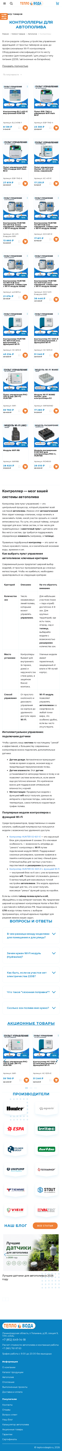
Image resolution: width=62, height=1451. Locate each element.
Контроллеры (45, 34)
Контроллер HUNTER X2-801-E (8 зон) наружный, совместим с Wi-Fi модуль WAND (15, 283)
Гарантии (7, 1434)
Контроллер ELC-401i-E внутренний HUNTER (15, 112)
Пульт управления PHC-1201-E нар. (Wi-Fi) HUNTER (15, 396)
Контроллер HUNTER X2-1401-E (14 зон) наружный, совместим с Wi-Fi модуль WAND (46, 283)
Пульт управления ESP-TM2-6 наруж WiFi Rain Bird (15, 169)
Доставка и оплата (12, 1392)
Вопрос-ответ (9, 1414)
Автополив (32, 34)
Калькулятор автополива (15, 1424)
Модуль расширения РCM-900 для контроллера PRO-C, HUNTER (45, 453)
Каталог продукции (12, 1372)
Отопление (8, 1382)
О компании (8, 1367)
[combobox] (15, 74)
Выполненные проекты (14, 1387)
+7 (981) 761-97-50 (11, 1348)
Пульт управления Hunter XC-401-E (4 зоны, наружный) (43, 169)
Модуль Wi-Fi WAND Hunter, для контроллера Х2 (44, 396)
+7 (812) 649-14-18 (14, 1339)
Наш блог (7, 1419)
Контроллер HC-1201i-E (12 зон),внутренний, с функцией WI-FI (46, 341)
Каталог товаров (18, 34)
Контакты (7, 1404)
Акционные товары (31, 1023)
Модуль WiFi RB (11, 450)
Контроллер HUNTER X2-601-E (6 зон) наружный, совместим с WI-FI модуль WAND (46, 225)
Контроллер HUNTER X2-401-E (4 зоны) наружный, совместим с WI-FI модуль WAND (15, 225)
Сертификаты (9, 1439)
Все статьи (45, 1225)
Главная (5, 34)
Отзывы (6, 1409)
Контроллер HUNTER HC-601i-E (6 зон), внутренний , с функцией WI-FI (14, 341)
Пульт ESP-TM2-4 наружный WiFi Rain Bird (44, 113)
